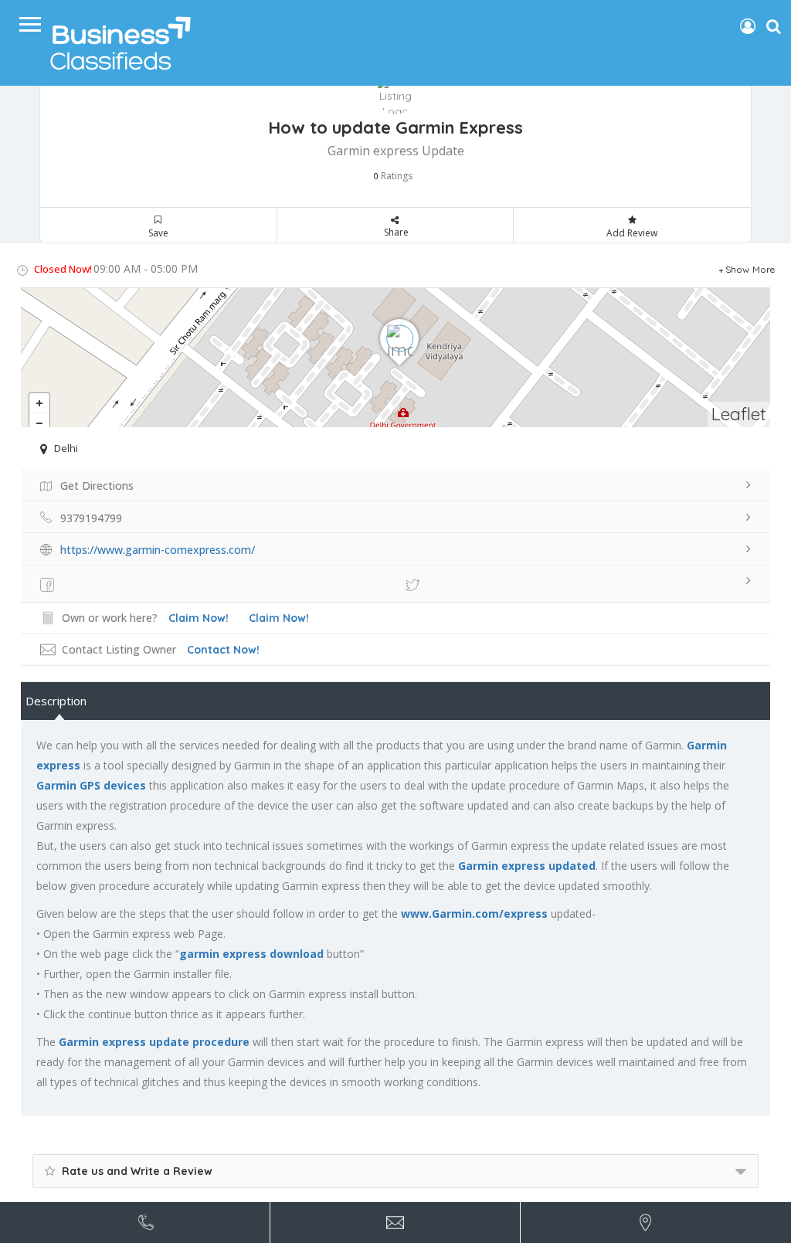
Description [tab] (56, 700)
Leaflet (738, 413)
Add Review (631, 232)
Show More (750, 269)
